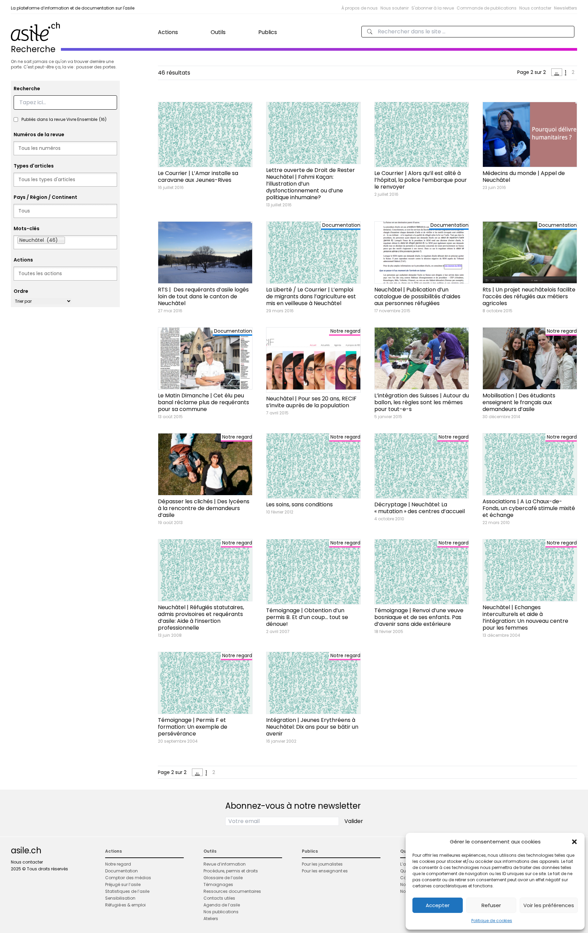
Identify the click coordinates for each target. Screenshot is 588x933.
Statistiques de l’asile (127, 891)
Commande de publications (487, 8)
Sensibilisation (120, 898)
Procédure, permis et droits (230, 871)
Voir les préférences (548, 905)
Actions (168, 32)
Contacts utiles (219, 898)
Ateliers (210, 918)
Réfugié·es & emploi (125, 905)
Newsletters (565, 8)
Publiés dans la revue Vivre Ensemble (64, 119)
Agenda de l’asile (221, 905)
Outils (218, 32)
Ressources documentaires (232, 891)
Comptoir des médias (128, 878)
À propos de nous (359, 8)
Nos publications (221, 912)
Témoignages (218, 884)
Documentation (121, 871)
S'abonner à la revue (432, 8)
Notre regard (118, 864)
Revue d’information (224, 864)
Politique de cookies (491, 920)
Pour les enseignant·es (325, 871)
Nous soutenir (394, 8)
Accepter (438, 905)
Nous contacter (535, 8)
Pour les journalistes (322, 864)
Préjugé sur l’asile (123, 884)
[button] (574, 841)
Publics (267, 32)
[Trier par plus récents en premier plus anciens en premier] (42, 301)
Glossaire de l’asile (223, 878)
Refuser (491, 905)
